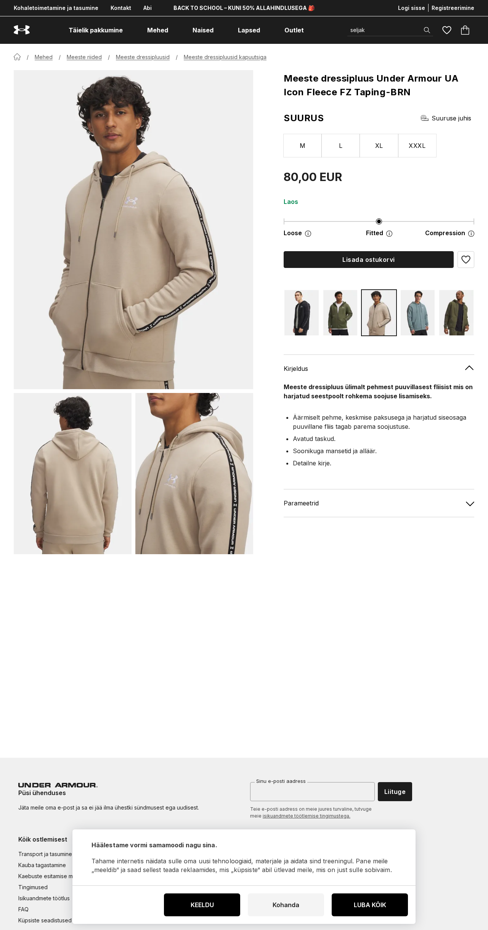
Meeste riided (84, 57)
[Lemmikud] (446, 30)
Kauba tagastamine (42, 865)
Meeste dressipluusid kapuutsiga (225, 57)
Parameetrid (301, 503)
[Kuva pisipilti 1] (73, 473)
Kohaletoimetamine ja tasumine (56, 8)
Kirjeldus (296, 368)
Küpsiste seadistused (45, 920)
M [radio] (302, 145)
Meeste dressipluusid (143, 57)
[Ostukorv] (465, 30)
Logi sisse (411, 8)
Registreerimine (453, 8)
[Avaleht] (17, 56)
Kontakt (121, 8)
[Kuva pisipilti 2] (194, 473)
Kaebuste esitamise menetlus (54, 876)
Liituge (395, 791)
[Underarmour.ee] (22, 30)
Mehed (44, 57)
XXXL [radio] (417, 145)
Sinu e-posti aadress (281, 781)
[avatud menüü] (129, 30)
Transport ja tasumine (45, 854)
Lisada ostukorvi (368, 259)
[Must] (301, 312)
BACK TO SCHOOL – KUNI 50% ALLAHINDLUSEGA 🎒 (244, 8)
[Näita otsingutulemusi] (427, 30)
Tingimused (33, 887)
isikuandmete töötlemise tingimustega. (306, 816)
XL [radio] (379, 145)
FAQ (23, 909)
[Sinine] (418, 312)
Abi (147, 8)
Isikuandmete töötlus (44, 898)
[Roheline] (340, 312)
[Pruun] (379, 312)
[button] (466, 259)
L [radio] (340, 145)
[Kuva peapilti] (133, 229)
